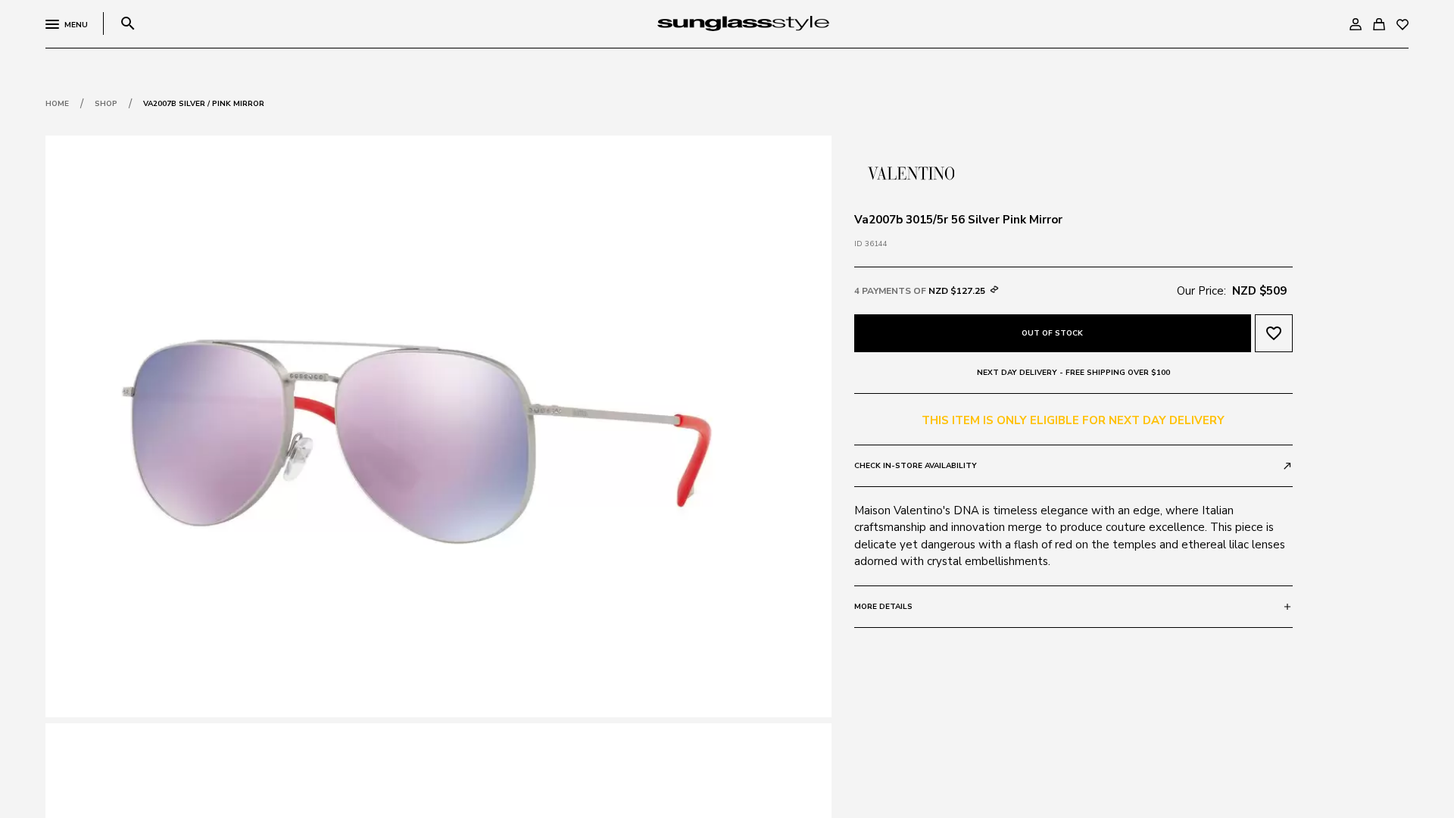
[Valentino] (911, 172)
